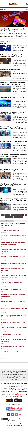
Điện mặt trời (7, 372)
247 (6, 217)
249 (12, 217)
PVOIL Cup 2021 (15, 379)
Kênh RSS (10, 425)
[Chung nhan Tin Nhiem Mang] (14, 422)
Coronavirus (20, 377)
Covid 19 (15, 377)
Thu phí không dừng (16, 374)
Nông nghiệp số (14, 376)
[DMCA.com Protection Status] (4, 418)
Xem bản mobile (14, 398)
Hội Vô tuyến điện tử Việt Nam (16, 371)
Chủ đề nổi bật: (6, 371)
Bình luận (20, 220)
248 (9, 217)
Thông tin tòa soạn (18, 425)
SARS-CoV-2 (10, 377)
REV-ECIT (13, 1)
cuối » (21, 217)
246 (26, 215)
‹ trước (6, 215)
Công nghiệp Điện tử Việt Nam (17, 372)
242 (14, 215)
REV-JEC (19, 1)
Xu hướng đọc (7, 220)
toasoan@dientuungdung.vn (15, 396)
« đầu (2, 215)
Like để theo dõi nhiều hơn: (14, 404)
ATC (8, 1)
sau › (17, 217)
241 (12, 215)
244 (20, 215)
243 (17, 215)
